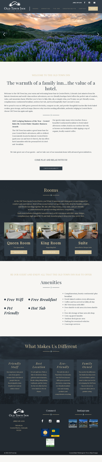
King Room (51, 242)
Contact (82, 8)
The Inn (56, 8)
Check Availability (51, 168)
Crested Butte (69, 8)
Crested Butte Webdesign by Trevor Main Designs (83, 453)
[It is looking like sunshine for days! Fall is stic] (83, 423)
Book (93, 8)
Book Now (18, 252)
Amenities (45, 8)
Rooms (35, 8)
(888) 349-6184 (77, 2)
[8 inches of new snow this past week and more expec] (73, 423)
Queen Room (19, 242)
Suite (83, 242)
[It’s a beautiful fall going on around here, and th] (93, 423)
